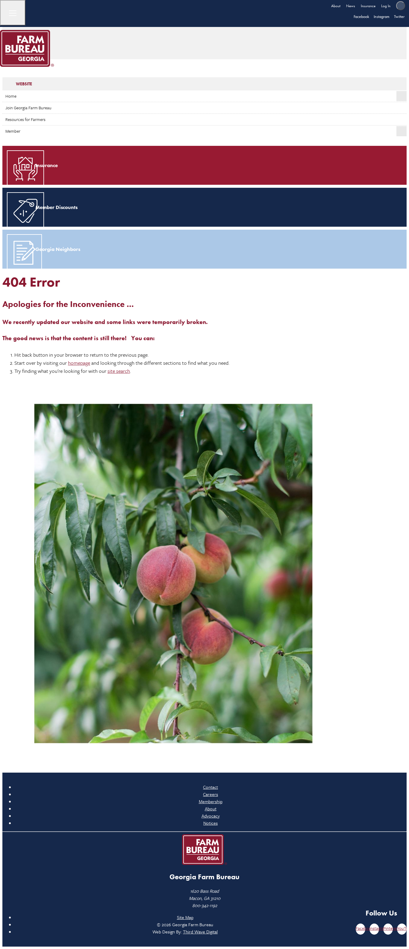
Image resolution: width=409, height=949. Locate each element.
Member (12, 131)
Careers (210, 794)
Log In (385, 5)
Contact (210, 787)
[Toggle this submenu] (401, 96)
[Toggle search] (400, 5)
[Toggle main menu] (12, 12)
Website (24, 84)
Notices (210, 823)
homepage (79, 363)
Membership (210, 801)
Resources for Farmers (25, 119)
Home (10, 96)
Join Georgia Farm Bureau (28, 108)
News (350, 5)
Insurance (368, 5)
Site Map (185, 917)
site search (118, 371)
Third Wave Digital (200, 931)
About (335, 5)
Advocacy (211, 815)
